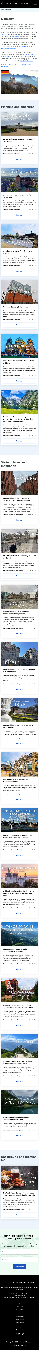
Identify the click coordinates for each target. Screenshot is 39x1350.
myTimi (23, 1345)
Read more (19, 159)
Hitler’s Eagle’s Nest (26, 61)
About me (19, 1306)
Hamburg (4, 34)
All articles (19, 1309)
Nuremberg (16, 36)
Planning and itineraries (8, 64)
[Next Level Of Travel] (14, 3)
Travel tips (4, 66)
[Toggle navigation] (35, 3)
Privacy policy (19, 1322)
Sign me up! (19, 1266)
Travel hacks (19, 1319)
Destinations (20, 1317)
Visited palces (26, 64)
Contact (19, 1303)
